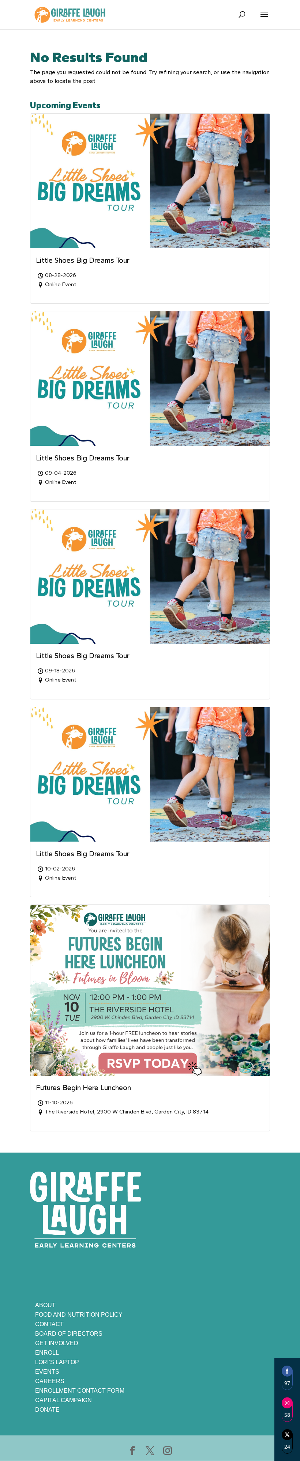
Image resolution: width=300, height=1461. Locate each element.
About (45, 1305)
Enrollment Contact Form (79, 1391)
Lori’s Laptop (57, 1362)
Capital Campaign (63, 1400)
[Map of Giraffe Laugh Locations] (214, 1235)
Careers (49, 1381)
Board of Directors (68, 1334)
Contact (49, 1324)
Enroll (47, 1353)
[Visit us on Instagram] (167, 1451)
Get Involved (56, 1343)
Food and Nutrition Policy (79, 1315)
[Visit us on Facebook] (132, 1451)
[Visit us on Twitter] (150, 1451)
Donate (47, 1410)
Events (47, 1372)
